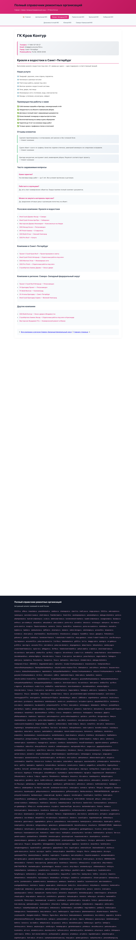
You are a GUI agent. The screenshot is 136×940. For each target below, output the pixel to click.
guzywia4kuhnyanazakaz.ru (89, 679)
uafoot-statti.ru (82, 649)
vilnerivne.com (62, 885)
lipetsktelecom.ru (43, 679)
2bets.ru (80, 750)
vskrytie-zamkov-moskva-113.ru (65, 667)
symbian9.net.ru (32, 836)
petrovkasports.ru (53, 716)
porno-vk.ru (69, 622)
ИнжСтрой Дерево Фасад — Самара (32, 217)
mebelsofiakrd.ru (20, 870)
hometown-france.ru (47, 637)
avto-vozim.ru (72, 757)
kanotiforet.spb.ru (73, 754)
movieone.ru (114, 701)
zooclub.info (18, 900)
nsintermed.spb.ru (66, 889)
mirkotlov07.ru (32, 878)
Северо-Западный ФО (59, 17)
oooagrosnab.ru (106, 619)
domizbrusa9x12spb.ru (113, 709)
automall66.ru (78, 908)
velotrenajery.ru (88, 630)
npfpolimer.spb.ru (108, 934)
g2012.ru (77, 641)
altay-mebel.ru (107, 863)
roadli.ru (28, 709)
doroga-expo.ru (103, 716)
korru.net (25, 769)
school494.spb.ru (50, 773)
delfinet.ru (46, 630)
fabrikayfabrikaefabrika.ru (44, 667)
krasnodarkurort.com (31, 833)
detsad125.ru (39, 818)
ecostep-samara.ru (43, 806)
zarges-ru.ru (91, 746)
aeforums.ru (81, 784)
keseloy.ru (17, 908)
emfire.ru (17, 622)
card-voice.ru (110, 694)
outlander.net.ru (87, 904)
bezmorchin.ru (115, 761)
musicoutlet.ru (45, 904)
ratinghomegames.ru (21, 848)
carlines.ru (50, 814)
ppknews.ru (32, 840)
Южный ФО (67, 22)
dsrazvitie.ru (95, 844)
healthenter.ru (112, 735)
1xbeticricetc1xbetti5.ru (68, 649)
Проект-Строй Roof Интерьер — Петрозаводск (36, 284)
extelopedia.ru (48, 769)
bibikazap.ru (89, 919)
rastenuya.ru (18, 615)
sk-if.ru (16, 881)
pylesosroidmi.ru (62, 919)
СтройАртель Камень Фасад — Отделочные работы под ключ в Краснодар (46, 317)
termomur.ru (88, 731)
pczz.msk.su (39, 889)
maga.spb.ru (99, 904)
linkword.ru (73, 863)
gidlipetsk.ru (18, 818)
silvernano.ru (56, 630)
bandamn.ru (28, 660)
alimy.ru (97, 799)
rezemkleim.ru (31, 742)
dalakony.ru (117, 825)
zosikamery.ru (53, 799)
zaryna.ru (37, 731)
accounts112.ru (31, 641)
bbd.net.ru (53, 803)
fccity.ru (94, 900)
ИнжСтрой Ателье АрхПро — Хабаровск (34, 220)
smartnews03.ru (39, 634)
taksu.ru (83, 724)
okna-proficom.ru (41, 746)
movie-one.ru (114, 697)
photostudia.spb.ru (42, 829)
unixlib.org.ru (50, 926)
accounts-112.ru (36, 645)
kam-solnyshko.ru (77, 855)
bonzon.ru (25, 923)
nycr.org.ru (40, 851)
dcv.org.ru (107, 851)
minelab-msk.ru (85, 660)
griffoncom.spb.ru (72, 791)
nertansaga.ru (84, 705)
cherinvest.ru (72, 780)
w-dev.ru (30, 776)
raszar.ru (99, 675)
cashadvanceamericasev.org (54, 938)
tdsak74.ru (29, 761)
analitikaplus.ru (32, 799)
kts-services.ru (19, 652)
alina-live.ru (64, 915)
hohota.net (90, 799)
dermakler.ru (89, 930)
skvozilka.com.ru (97, 926)
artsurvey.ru (99, 930)
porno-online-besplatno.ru (70, 716)
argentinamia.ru (93, 697)
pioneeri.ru (30, 754)
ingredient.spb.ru (94, 934)
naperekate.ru (47, 671)
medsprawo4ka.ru (104, 664)
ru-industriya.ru (104, 720)
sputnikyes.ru (57, 784)
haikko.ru (17, 788)
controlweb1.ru (19, 761)
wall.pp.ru (52, 919)
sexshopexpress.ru (78, 615)
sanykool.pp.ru (39, 926)
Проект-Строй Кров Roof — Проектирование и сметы (39, 254)
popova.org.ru (100, 919)
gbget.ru (107, 712)
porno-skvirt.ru (19, 626)
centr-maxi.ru (19, 934)
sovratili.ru (78, 622)
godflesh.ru (114, 742)
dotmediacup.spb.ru (86, 893)
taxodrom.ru (85, 844)
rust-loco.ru (18, 773)
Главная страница (81, 332)
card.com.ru (18, 791)
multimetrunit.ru (98, 833)
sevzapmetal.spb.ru (108, 855)
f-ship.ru (37, 776)
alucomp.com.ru (50, 930)
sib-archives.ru (68, 652)
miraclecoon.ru (65, 634)
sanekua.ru (62, 881)
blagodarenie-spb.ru (46, 664)
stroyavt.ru (110, 757)
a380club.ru (83, 697)
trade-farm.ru (87, 709)
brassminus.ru (111, 840)
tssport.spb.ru (74, 848)
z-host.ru (17, 671)
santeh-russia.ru (19, 836)
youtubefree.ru (114, 705)
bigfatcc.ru (18, 630)
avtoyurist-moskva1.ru (22, 795)
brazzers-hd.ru (114, 667)
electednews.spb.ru (76, 923)
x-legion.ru (57, 652)
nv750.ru (51, 712)
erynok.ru (51, 746)
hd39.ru (95, 874)
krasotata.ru (33, 611)
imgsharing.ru (19, 728)
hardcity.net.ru (106, 844)
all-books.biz (112, 893)
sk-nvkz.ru (99, 859)
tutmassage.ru (86, 754)
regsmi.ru (45, 776)
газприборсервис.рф (30, 908)
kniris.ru (30, 893)
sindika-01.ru (40, 652)
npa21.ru (48, 851)
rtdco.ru (66, 694)
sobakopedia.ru (27, 788)
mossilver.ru (45, 810)
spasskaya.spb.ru (20, 893)
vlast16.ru (17, 769)
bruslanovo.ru (63, 818)
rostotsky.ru (114, 728)
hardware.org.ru (36, 795)
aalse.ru (74, 697)
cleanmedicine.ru (20, 720)
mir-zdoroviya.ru (51, 818)
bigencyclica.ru (112, 765)
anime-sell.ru (109, 904)
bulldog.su (65, 904)
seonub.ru (53, 742)
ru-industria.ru (19, 746)
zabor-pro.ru (18, 844)
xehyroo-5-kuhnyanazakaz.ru (103, 671)
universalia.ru (58, 731)
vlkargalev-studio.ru (33, 915)
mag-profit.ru (65, 874)
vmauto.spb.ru (19, 896)
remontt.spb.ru (29, 829)
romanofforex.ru (20, 799)
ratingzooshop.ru (41, 825)
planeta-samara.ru (38, 709)
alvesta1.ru (105, 780)
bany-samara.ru (45, 911)
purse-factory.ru (89, 656)
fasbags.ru (112, 656)
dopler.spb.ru (108, 821)
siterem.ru (73, 818)
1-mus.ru (58, 656)
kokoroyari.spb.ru (20, 810)
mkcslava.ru (72, 750)
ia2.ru (16, 765)
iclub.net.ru (18, 821)
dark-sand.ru (30, 652)
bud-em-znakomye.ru (34, 619)
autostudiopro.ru (93, 615)
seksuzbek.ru (47, 622)
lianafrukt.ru (72, 881)
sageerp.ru (75, 844)
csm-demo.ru (48, 645)
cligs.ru (81, 919)
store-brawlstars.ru (114, 652)
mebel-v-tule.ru (55, 833)
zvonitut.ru (61, 742)
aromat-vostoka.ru (20, 803)
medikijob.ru (18, 829)
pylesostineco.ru (60, 821)
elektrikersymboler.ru (44, 784)
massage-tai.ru (43, 742)
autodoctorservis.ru (32, 757)
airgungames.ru (75, 645)
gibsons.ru (65, 934)
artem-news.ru (108, 829)
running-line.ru (94, 769)
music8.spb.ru (88, 795)
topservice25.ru (35, 848)
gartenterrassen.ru (74, 926)
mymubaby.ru (62, 773)
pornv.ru (118, 615)
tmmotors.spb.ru (54, 836)
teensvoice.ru (110, 724)
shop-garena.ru (81, 637)
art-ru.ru (27, 930)
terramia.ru (63, 829)
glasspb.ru (99, 634)
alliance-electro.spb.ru (97, 757)
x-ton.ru (58, 712)
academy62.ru (74, 829)
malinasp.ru (65, 776)
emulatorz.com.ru (37, 930)
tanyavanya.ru (73, 739)
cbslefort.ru (75, 878)
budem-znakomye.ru (92, 619)
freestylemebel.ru (33, 911)
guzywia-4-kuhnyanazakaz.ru (24, 675)
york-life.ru (92, 716)
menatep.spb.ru (61, 926)
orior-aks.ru (18, 814)
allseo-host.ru (86, 645)
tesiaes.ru (117, 788)
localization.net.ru (104, 870)
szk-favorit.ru (40, 814)
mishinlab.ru (103, 626)
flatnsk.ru (58, 814)
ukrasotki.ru (37, 622)
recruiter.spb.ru (77, 795)
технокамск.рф (40, 900)
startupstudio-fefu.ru (78, 746)
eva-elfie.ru (45, 728)
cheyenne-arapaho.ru (92, 855)
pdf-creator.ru (115, 780)
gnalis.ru (26, 637)
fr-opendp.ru (65, 855)
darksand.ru (64, 660)
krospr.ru (29, 626)
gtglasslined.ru (58, 848)
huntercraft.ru (114, 885)
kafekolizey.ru (108, 818)
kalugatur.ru (108, 788)
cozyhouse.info (19, 915)
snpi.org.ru (84, 769)
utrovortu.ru (31, 750)
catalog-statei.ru (96, 851)
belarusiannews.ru (75, 915)
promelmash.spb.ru (74, 900)
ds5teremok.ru (31, 874)
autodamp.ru (18, 712)
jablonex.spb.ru (52, 863)
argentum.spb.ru (20, 938)
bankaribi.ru (90, 675)
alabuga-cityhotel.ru (107, 615)
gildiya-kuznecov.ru (43, 791)
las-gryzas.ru (56, 923)
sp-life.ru (49, 652)
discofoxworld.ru (53, 634)
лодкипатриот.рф (95, 818)
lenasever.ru (109, 630)
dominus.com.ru (19, 926)
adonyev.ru (105, 622)
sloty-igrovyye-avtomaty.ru (87, 720)
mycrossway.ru (43, 878)
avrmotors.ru (112, 803)
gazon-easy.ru (28, 821)
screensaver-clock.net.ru (59, 788)
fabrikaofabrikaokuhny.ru (109, 679)
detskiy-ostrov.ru (84, 780)
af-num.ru (40, 938)
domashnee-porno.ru (32, 728)
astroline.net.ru (93, 814)
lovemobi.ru (18, 930)
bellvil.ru (17, 923)
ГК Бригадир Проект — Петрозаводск (33, 287)
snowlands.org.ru (86, 866)
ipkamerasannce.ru (88, 911)
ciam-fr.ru (75, 611)
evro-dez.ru (18, 705)
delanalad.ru (95, 705)
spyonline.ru (43, 799)
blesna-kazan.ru (33, 810)
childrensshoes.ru (99, 866)
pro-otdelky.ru (27, 622)
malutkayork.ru (94, 776)
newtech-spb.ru (19, 742)
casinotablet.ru (47, 731)
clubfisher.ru (98, 731)
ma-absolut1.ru (40, 705)
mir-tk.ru (39, 675)
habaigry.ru (113, 784)
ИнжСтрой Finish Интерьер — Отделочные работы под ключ (41, 257)
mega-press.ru (94, 611)
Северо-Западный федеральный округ (33, 10)
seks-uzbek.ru (58, 622)
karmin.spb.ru (44, 908)
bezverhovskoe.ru (80, 825)
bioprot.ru (111, 874)
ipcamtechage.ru (47, 866)
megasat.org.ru (91, 870)
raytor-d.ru (37, 649)
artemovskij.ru (98, 821)
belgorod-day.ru (41, 724)
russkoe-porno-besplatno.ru (24, 724)
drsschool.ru (92, 825)
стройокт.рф (19, 889)
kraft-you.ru (84, 611)
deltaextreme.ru (19, 878)
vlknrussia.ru (48, 675)
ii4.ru (66, 848)
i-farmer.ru (30, 863)
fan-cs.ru (117, 833)
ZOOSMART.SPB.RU (105, 825)
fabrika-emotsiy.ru (86, 791)
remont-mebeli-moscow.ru (73, 731)
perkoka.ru (104, 697)
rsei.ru (55, 911)
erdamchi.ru (18, 735)
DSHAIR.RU (43, 836)
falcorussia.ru (19, 757)
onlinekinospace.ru (62, 746)
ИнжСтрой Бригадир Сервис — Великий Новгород (38, 298)
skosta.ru (58, 866)
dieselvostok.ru (110, 773)
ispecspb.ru (31, 765)
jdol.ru (102, 739)
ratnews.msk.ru (114, 878)
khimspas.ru (115, 930)
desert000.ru (70, 851)
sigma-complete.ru (51, 859)
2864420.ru (34, 664)
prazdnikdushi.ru (44, 611)
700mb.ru (45, 915)
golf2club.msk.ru (69, 784)
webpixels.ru (29, 889)
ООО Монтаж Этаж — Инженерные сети (34, 261)
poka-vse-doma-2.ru (45, 641)
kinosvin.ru (74, 776)
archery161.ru (101, 765)
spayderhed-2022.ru (102, 701)
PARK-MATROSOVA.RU (102, 791)
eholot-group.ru (88, 859)
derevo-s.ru (41, 896)
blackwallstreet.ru (99, 848)
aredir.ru (107, 930)
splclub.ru (83, 716)
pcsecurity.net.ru (77, 833)
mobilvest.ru (44, 803)
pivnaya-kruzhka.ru (32, 739)
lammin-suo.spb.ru (61, 769)
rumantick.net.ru (43, 870)
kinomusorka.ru (61, 750)
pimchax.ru (104, 667)
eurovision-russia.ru (31, 615)
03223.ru (17, 611)
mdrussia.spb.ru (72, 896)
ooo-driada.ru (29, 818)
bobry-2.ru (72, 885)
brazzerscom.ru (90, 664)
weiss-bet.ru (28, 731)
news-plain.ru (73, 705)
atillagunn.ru (46, 649)
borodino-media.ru (101, 728)
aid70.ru (117, 821)
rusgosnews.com (98, 773)
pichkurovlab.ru (61, 724)
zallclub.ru (90, 784)
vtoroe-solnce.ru (83, 885)
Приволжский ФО (78, 17)
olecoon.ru (86, 622)
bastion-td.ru (87, 803)
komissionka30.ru (53, 874)
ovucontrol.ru (72, 720)
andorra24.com (85, 848)
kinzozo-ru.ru (39, 761)
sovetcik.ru (105, 836)
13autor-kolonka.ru (40, 626)
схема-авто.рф (49, 795)
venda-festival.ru (100, 652)
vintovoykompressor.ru (93, 750)
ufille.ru (24, 611)
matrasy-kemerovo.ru (65, 709)
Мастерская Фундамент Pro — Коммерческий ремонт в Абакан (42, 321)
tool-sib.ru (88, 833)
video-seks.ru (80, 675)
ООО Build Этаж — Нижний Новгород (33, 234)
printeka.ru (86, 926)
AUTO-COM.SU (79, 799)
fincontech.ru (37, 660)
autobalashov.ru (19, 750)
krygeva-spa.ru (106, 769)
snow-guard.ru (35, 697)
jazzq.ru (90, 889)
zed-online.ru (94, 667)
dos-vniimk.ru (100, 915)
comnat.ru (83, 788)
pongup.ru (75, 634)
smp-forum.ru (77, 803)
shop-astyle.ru (31, 896)
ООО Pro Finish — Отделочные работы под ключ (36, 264)
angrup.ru (67, 795)
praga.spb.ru (107, 754)
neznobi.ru (112, 626)
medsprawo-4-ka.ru (21, 664)
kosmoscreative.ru (100, 803)
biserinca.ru (18, 833)
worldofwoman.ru (58, 735)
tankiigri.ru (106, 923)
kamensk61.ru (111, 896)
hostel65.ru (84, 634)
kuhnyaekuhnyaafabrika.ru (23, 683)
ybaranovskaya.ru (20, 840)
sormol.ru (51, 626)
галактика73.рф (66, 806)
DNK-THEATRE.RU (20, 866)
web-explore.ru (114, 611)
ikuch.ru (32, 851)
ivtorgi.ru (80, 851)
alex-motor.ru (82, 814)
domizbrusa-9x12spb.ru (49, 697)
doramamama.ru (29, 735)
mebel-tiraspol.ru (100, 893)
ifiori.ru (86, 851)
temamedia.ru (54, 878)
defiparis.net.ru (45, 923)
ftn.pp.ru (27, 844)
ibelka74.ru (113, 911)
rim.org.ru (91, 840)
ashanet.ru (78, 709)
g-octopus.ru (28, 701)
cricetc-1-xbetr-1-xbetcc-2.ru (98, 637)
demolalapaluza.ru (60, 739)
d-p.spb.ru (55, 806)
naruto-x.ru (61, 701)
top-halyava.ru (19, 641)
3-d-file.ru (57, 641)
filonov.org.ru (29, 900)
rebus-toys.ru (74, 660)
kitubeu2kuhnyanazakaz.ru (31, 671)
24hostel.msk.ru (19, 776)
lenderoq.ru (54, 810)
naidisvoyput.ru (63, 911)
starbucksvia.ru (36, 630)
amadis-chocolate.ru (43, 754)
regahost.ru (40, 765)
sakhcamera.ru (83, 757)
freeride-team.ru (56, 615)
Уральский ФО (94, 17)
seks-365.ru (62, 720)
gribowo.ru (18, 637)
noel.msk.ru (34, 885)
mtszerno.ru (55, 870)
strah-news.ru (44, 615)
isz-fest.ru (37, 788)
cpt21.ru (22, 765)
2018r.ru (28, 934)
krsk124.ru (98, 795)
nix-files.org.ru (19, 784)
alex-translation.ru (105, 881)
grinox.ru (50, 821)
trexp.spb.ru (70, 938)
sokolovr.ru (110, 739)
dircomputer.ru (100, 735)
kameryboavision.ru (58, 791)
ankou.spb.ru (95, 780)
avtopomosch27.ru (53, 705)
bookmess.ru (63, 863)
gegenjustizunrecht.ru (104, 746)
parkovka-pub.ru (110, 926)
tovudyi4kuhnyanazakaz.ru (60, 679)
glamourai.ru (100, 840)
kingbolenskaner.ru (69, 814)
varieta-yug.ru (109, 645)
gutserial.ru (62, 896)
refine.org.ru (92, 896)
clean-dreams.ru (71, 735)
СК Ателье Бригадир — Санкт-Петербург (34, 294)
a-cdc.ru (46, 619)
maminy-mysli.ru (51, 893)
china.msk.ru (55, 904)
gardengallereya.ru (86, 829)
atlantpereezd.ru (20, 619)
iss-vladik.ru (34, 923)
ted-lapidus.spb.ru (20, 859)
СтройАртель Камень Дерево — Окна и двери (36, 268)
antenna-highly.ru (35, 656)
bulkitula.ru (34, 637)
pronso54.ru (99, 630)
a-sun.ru (65, 866)
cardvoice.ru (77, 712)
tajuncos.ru (41, 716)
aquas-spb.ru (50, 885)
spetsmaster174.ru (20, 855)
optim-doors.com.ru (21, 851)
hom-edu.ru (31, 938)
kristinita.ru (90, 735)
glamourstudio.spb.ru (106, 900)
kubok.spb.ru (107, 795)
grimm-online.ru (75, 904)
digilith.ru (51, 724)
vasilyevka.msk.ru (96, 938)
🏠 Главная (27, 17)
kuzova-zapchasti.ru (63, 844)
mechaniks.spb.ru (34, 866)
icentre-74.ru (76, 874)
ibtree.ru (30, 926)
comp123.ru (91, 724)
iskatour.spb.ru (74, 769)
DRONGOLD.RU (109, 859)
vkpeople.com (40, 893)
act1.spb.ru (103, 814)
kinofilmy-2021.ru (46, 739)
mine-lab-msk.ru (48, 656)
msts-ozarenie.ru (73, 821)
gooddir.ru (29, 780)
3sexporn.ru (48, 660)
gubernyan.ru (47, 848)
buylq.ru (42, 885)
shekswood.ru (55, 908)
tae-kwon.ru (62, 765)
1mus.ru (56, 660)
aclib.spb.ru (42, 874)
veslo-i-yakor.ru (88, 728)
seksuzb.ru (75, 679)
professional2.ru (54, 934)
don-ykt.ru (100, 724)
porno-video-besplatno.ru (47, 720)
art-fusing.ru (65, 878)
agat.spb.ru (115, 791)
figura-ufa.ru (54, 915)
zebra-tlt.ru (29, 746)
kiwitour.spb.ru (110, 908)
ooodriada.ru (61, 900)
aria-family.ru (18, 709)
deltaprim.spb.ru (107, 776)
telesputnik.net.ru (41, 919)
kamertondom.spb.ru (47, 757)
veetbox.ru (55, 611)
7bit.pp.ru (99, 788)
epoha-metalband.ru (75, 773)
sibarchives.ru (39, 701)
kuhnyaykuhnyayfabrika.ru (43, 683)
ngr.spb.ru (87, 773)
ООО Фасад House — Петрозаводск (32, 227)
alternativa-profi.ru (76, 930)
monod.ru (82, 896)
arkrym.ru (81, 735)
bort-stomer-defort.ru (39, 934)
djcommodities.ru (41, 712)
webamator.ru (28, 705)
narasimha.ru (29, 712)
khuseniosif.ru (73, 893)
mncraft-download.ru (86, 742)
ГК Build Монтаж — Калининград (31, 291)
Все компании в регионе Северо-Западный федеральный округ (46, 332)
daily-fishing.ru (66, 870)
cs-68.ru (118, 671)
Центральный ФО (41, 17)
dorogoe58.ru (36, 844)
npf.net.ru (91, 788)
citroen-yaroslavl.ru (100, 878)
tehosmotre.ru (98, 645)
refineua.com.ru (84, 863)
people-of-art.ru (93, 810)
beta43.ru (80, 881)
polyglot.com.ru (114, 814)
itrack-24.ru (67, 615)
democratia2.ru (19, 863)
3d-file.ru (55, 649)
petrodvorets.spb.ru (52, 889)
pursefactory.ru (72, 701)
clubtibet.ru (115, 810)
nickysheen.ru (94, 885)
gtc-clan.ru (73, 919)
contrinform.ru (52, 896)
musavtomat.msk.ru (81, 836)
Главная (17, 10)
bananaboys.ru (52, 881)
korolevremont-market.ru (74, 619)
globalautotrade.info (66, 825)
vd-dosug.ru (96, 622)
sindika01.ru (89, 652)
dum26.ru (45, 855)
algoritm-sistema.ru (102, 742)
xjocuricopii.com (67, 836)
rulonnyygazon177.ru (21, 697)
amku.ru (65, 923)
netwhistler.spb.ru (112, 919)
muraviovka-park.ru (43, 735)
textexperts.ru (19, 739)
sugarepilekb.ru (40, 821)
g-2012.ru (17, 645)
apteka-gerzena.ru (82, 938)
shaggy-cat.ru (93, 641)
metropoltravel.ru (75, 728)
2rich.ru (59, 626)
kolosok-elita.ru (50, 765)
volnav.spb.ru (74, 788)
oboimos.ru (110, 848)
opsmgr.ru (102, 641)
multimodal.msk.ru (101, 784)
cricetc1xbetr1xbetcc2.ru (23, 649)
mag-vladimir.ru (90, 908)
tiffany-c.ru (32, 806)
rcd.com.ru (103, 874)
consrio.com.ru (72, 765)
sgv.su (36, 780)
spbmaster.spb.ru (33, 904)
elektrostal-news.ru (57, 619)
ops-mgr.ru (26, 645)
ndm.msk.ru (30, 825)
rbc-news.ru (115, 622)
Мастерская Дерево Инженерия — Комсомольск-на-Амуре (41, 224)
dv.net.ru (118, 915)
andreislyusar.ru (50, 701)
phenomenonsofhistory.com (24, 919)
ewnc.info (46, 788)
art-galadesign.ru (20, 806)
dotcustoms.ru (99, 709)
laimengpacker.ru (49, 844)
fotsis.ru (100, 806)
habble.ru (26, 630)
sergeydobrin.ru (65, 810)
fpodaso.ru (117, 619)
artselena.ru (74, 934)
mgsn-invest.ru (75, 911)
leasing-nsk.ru (86, 874)
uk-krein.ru (101, 896)
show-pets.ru (28, 634)
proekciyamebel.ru (68, 840)
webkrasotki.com (60, 780)
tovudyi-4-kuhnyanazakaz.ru (74, 664)
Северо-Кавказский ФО (84, 22)
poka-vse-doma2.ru (61, 645)
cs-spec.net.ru (96, 863)
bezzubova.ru (105, 810)
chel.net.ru (116, 769)
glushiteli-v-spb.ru (78, 870)
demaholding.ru (65, 697)
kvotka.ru (48, 761)
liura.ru (92, 634)
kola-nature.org (19, 904)
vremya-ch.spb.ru (59, 851)
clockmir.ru (105, 885)
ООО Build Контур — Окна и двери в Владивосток (37, 314)
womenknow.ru (88, 915)
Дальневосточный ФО (51, 22)
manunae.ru (98, 712)
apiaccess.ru (53, 825)
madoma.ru (32, 716)
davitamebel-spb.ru (89, 806)
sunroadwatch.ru (86, 878)
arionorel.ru (63, 893)
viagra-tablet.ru (101, 656)
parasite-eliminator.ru (35, 859)
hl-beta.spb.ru (38, 773)
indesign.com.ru (19, 911)
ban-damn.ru (77, 656)
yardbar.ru (100, 908)
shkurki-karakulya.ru (58, 754)
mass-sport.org (40, 863)
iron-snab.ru (57, 761)
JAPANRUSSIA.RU (54, 840)
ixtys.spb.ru (86, 900)
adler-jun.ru (18, 660)
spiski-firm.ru (41, 750)
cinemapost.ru (65, 611)
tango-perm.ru (19, 780)
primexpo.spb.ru (103, 761)
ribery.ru (113, 716)
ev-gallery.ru (112, 641)
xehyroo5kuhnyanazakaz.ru (24, 667)
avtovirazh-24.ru (80, 889)
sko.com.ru (77, 806)
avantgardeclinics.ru (21, 885)
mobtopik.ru (66, 833)
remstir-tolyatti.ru (85, 739)
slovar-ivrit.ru (32, 720)
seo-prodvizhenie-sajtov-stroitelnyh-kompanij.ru (87, 694)
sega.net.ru (110, 915)
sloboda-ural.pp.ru (66, 799)
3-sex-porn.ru (67, 656)
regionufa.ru (18, 731)
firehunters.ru (109, 634)
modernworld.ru (64, 859)
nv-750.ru (64, 705)
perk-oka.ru (18, 701)
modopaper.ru (88, 712)
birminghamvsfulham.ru (110, 750)
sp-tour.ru (109, 833)
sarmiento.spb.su (36, 769)
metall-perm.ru (19, 825)
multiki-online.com (46, 780)
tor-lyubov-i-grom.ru (86, 701)
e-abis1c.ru (93, 649)
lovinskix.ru (18, 634)
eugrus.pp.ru (78, 761)
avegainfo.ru (91, 765)
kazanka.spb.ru (29, 791)
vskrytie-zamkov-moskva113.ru (25, 679)
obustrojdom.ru (95, 836)
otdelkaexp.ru (33, 803)
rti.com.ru (98, 829)
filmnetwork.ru (54, 776)
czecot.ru (97, 889)
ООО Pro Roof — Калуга (28, 237)
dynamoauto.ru (29, 814)
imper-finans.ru (81, 840)
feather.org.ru (88, 923)
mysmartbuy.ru (51, 709)
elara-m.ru (50, 750)
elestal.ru (65, 630)
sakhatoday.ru (31, 784)
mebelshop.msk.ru (64, 803)
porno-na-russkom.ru (90, 626)
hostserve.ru (77, 626)
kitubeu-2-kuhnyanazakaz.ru (82, 671)
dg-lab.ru (59, 795)
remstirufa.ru (108, 731)
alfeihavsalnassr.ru (20, 716)
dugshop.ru (28, 773)
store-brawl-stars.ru (105, 649)
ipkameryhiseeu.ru (34, 855)
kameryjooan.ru (85, 821)
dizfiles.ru (104, 705)
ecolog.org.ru (96, 754)
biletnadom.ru (83, 667)
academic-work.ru (39, 881)
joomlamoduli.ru (26, 881)
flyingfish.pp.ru (19, 874)
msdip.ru (96, 739)
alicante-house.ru (103, 911)
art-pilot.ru (83, 934)
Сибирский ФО (108, 17)
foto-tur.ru (54, 728)
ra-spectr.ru (51, 900)
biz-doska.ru (63, 728)
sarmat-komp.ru (20, 754)
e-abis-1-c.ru (78, 652)
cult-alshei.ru (42, 840)
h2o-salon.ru (83, 776)
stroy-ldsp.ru (74, 866)
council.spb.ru (83, 818)
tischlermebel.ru (66, 908)
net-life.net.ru (61, 757)
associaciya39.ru (90, 761)
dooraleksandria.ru (20, 656)
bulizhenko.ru (32, 870)
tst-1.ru (84, 641)
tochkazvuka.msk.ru (79, 810)
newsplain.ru (67, 712)
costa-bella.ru (68, 761)
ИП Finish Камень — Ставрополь (31, 231)
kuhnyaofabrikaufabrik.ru (62, 671)
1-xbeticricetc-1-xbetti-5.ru (64, 637)
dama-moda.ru (77, 859)
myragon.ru (54, 829)
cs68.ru (56, 675)
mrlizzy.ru (110, 866)
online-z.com (106, 799)
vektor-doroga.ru (76, 630)
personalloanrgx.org (111, 938)
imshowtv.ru (44, 833)
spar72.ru (98, 923)
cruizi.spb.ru (106, 889)
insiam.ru (82, 765)
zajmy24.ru (58, 664)
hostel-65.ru (67, 626)
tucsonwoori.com (91, 881)
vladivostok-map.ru (67, 675)
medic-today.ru (73, 724)
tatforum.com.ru (63, 930)
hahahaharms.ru (67, 641)
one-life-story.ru (115, 637)
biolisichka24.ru (72, 742)
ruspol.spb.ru (54, 855)
